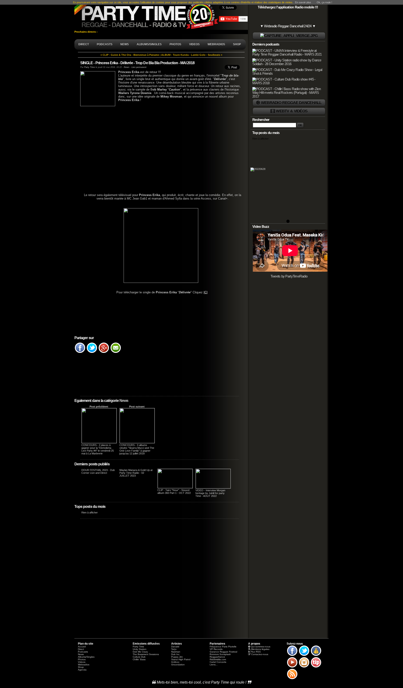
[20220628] (287, 181)
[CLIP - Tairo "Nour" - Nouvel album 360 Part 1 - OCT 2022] (175, 487)
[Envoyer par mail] (115, 352)
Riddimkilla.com (218, 659)
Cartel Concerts (218, 662)
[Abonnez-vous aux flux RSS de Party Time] (292, 678)
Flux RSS (256, 651)
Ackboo (175, 662)
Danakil (175, 646)
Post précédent (99, 406)
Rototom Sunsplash (220, 654)
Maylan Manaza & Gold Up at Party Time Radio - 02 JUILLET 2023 (136, 473)
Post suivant (137, 406)
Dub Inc (175, 654)
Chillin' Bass (139, 659)
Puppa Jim (177, 657)
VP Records (216, 649)
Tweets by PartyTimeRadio (289, 276)
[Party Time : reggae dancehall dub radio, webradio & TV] (146, 15)
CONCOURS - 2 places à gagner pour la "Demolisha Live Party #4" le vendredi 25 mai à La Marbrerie (97, 449)
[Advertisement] (159, 147)
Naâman (175, 651)
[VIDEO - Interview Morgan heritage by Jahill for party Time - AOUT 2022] (213, 487)
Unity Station (139, 649)
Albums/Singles (86, 657)
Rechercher (261, 120)
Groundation (178, 664)
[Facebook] (80, 352)
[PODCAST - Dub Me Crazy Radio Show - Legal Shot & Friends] (288, 73)
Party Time (89, 67)
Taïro (174, 649)
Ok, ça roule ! (324, 2)
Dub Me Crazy (140, 651)
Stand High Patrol (180, 659)
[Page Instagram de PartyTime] (304, 667)
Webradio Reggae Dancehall (291, 102)
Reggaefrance (217, 657)
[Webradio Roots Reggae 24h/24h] (289, 36)
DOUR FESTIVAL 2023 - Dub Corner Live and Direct (98, 471)
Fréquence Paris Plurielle (223, 646)
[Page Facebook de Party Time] (292, 655)
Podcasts (83, 651)
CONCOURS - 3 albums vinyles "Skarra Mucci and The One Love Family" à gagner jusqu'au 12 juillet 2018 (136, 449)
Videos (81, 662)
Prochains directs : (86, 31)
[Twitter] (91, 352)
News (123, 401)
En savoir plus (303, 2)
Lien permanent (139, 67)
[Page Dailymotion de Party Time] (316, 655)
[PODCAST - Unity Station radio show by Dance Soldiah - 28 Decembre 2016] (288, 64)
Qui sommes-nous (260, 646)
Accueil (82, 646)
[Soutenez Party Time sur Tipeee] (316, 667)
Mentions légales (260, 649)
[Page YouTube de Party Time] (292, 667)
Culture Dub (139, 657)
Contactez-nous (259, 654)
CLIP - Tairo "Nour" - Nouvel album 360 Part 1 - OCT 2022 (174, 491)
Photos (82, 659)
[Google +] (103, 352)
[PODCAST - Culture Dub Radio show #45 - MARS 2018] (288, 83)
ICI (206, 292)
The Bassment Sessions (146, 654)
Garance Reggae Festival (223, 651)
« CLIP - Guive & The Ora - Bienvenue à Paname (130, 54)
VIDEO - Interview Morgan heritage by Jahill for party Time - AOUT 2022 (210, 493)
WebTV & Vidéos (291, 111)
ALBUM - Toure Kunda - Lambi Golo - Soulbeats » (191, 54)
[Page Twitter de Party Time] (304, 655)
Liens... (214, 664)
